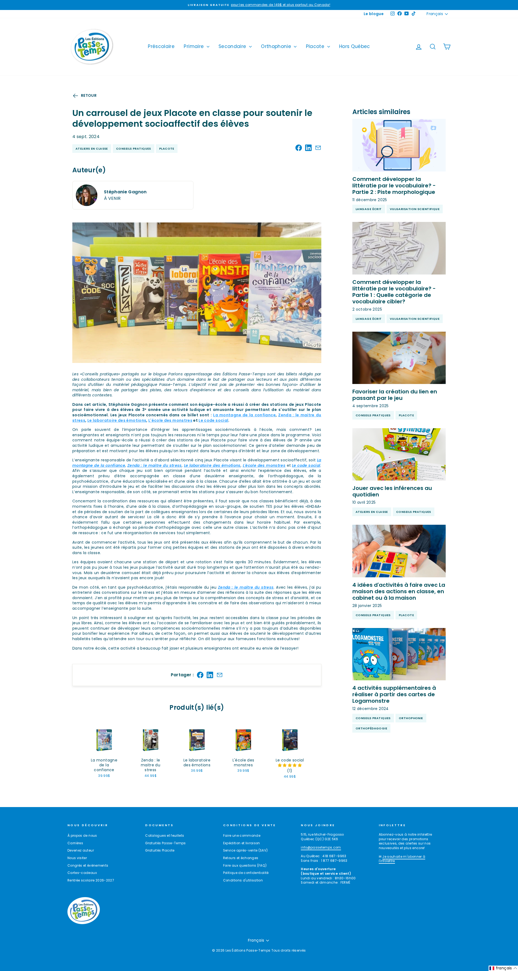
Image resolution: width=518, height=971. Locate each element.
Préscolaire (161, 46)
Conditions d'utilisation (243, 880)
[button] (290, 765)
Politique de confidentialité (246, 873)
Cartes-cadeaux (82, 873)
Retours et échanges (240, 858)
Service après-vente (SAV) (245, 850)
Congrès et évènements (87, 865)
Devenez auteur (80, 850)
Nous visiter (77, 858)
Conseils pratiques (133, 148)
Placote (316, 46)
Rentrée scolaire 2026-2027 (90, 880)
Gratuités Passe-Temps (165, 843)
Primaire (194, 46)
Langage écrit (369, 209)
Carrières (75, 843)
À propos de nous (82, 835)
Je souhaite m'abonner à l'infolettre (402, 859)
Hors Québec (354, 46)
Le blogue (374, 13)
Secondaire (233, 46)
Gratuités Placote (159, 850)
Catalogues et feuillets (164, 835)
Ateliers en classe (92, 148)
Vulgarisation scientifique (414, 209)
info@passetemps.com (321, 847)
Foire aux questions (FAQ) (245, 865)
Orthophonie (276, 46)
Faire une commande (241, 835)
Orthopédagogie (371, 728)
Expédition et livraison (241, 843)
